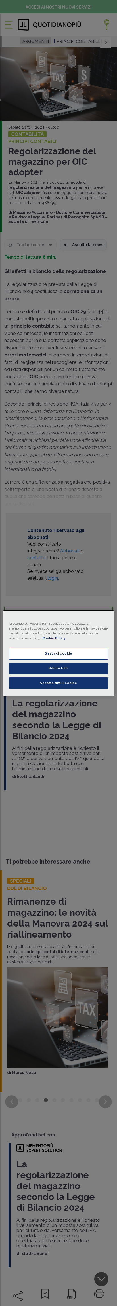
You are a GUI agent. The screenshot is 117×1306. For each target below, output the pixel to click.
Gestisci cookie (58, 653)
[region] (58, 653)
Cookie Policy (53, 638)
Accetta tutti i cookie (58, 683)
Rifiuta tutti (58, 668)
